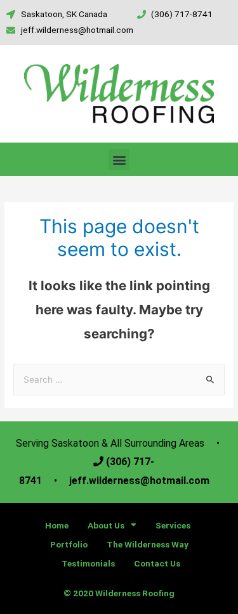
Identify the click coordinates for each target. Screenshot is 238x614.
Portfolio (69, 544)
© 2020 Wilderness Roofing (119, 593)
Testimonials (88, 563)
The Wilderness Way (147, 544)
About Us (106, 525)
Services (172, 525)
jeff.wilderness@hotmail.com (138, 481)
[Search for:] (119, 379)
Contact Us (157, 563)
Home (57, 525)
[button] (119, 159)
